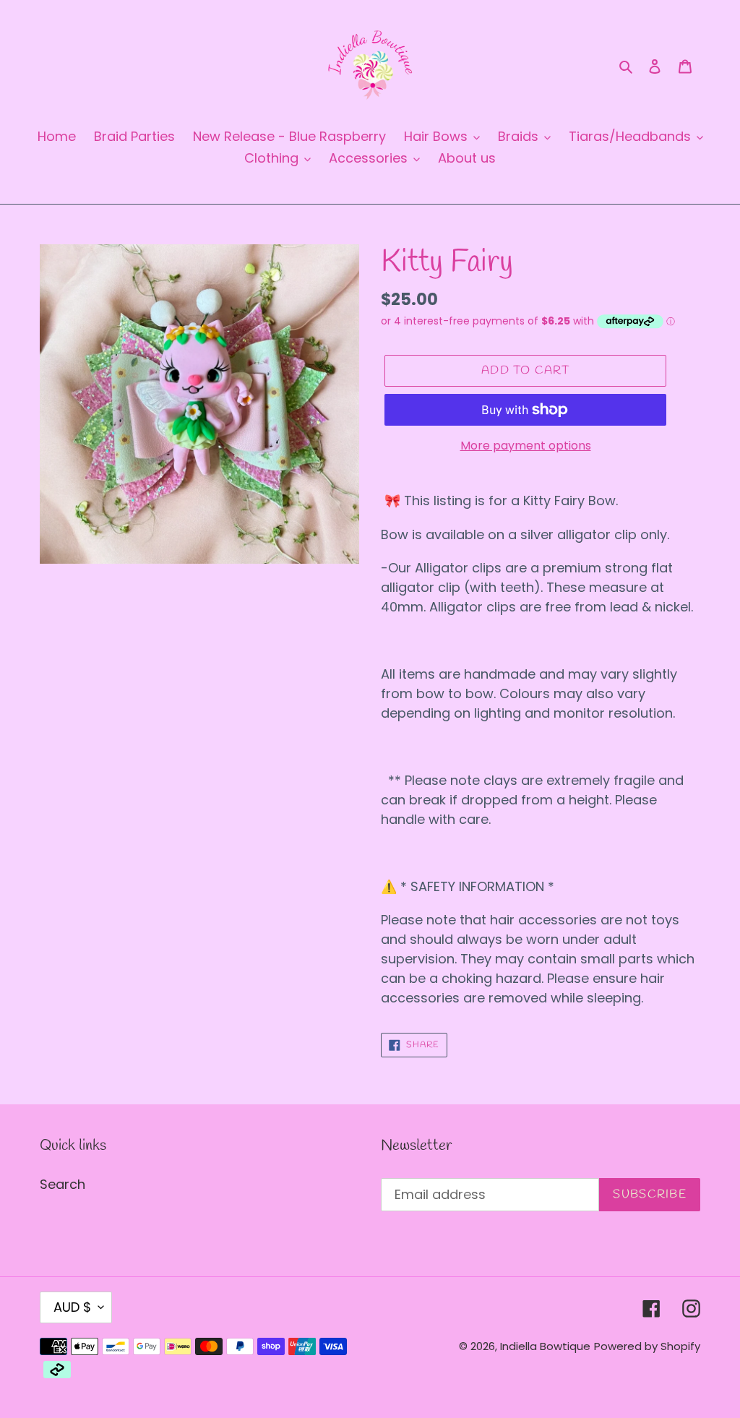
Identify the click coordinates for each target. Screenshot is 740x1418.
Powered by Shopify (647, 1346)
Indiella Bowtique (545, 1346)
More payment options (525, 445)
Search (62, 1184)
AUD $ (72, 1307)
